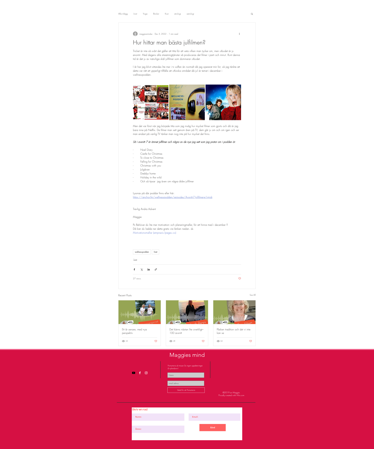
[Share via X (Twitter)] (141, 269)
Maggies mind (187, 355)
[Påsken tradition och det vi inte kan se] (234, 312)
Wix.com (240, 395)
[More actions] (239, 34)
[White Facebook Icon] (140, 373)
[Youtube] (133, 373)
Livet (135, 13)
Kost (166, 13)
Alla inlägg (123, 13)
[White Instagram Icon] (146, 373)
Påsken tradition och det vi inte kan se (233, 331)
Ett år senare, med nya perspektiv (134, 331)
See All (253, 294)
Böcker (156, 13)
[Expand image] (150, 102)
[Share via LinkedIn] (148, 269)
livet (155, 251)
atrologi (177, 13)
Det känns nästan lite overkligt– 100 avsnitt (186, 331)
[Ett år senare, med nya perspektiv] (139, 312)
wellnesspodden (142, 251)
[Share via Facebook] (134, 269)
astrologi (190, 13)
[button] (252, 14)
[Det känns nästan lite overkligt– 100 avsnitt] (187, 312)
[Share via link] (155, 269)
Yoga (145, 13)
